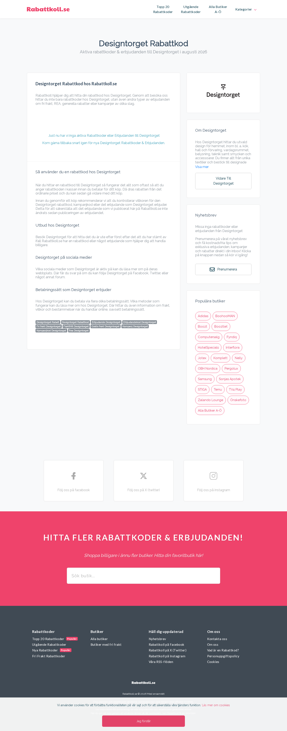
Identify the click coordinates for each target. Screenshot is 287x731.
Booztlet (221, 326)
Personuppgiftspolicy (223, 656)
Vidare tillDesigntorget (223, 180)
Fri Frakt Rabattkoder (48, 656)
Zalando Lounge (210, 400)
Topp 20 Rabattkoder (48, 639)
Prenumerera (226, 269)
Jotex (202, 358)
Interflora (233, 347)
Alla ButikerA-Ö (218, 9)
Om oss (213, 644)
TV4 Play (235, 389)
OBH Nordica (207, 368)
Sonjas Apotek (230, 379)
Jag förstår (143, 721)
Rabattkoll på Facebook (166, 644)
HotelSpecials (208, 347)
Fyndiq (232, 337)
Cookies (213, 662)
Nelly (238, 358)
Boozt (202, 326)
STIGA (202, 389)
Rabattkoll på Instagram (167, 656)
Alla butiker (99, 639)
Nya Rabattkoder (45, 650)
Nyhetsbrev (157, 639)
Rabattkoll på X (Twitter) (167, 650)
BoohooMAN (225, 316)
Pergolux (231, 368)
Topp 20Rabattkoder (163, 9)
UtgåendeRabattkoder (191, 9)
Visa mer (202, 167)
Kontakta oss (217, 639)
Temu (218, 389)
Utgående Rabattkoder (49, 644)
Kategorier (244, 9)
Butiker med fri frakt (106, 644)
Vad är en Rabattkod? (223, 650)
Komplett (220, 358)
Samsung (205, 379)
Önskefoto (238, 400)
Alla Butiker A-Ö (210, 410)
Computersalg (209, 337)
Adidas (203, 316)
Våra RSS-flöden (161, 662)
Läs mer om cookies (216, 705)
